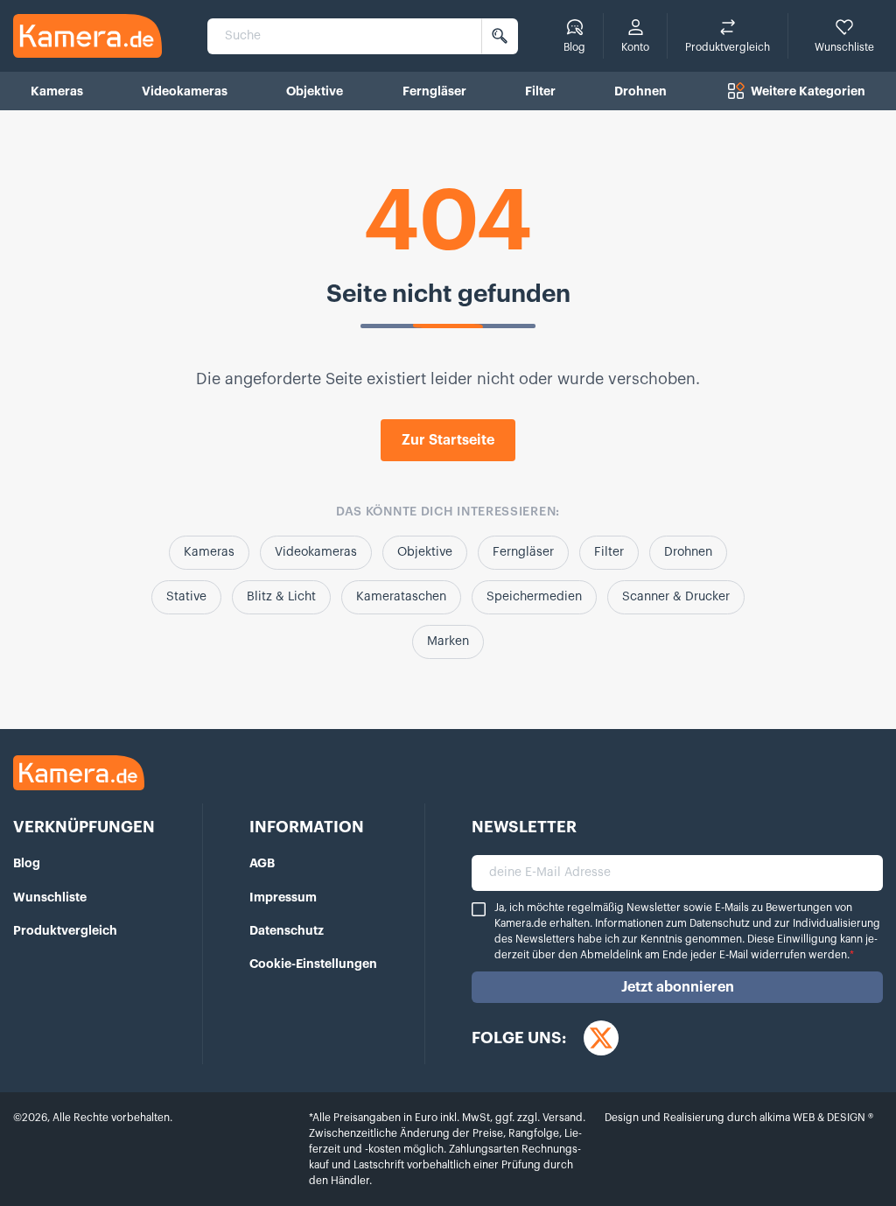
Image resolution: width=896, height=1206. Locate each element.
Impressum (283, 897)
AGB (262, 863)
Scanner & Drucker (676, 597)
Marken (448, 641)
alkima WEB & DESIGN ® (815, 1117)
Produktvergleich (65, 930)
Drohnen (688, 552)
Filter (609, 552)
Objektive (424, 552)
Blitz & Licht (281, 597)
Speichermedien (534, 597)
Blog (26, 863)
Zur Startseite (448, 440)
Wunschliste (50, 897)
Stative (186, 597)
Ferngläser (523, 552)
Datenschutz (286, 930)
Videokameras (316, 552)
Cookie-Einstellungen (313, 963)
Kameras (209, 552)
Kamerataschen (401, 597)
